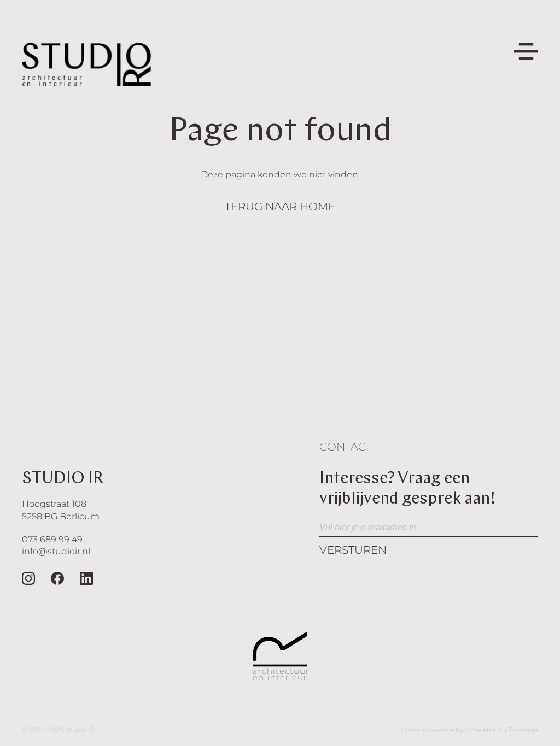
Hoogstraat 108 (54, 504)
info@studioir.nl (56, 551)
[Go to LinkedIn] (86, 578)
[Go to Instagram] (28, 578)
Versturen (353, 549)
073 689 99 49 (52, 539)
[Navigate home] (86, 64)
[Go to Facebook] (57, 578)
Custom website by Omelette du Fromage (469, 730)
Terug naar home (280, 206)
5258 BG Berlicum (61, 516)
